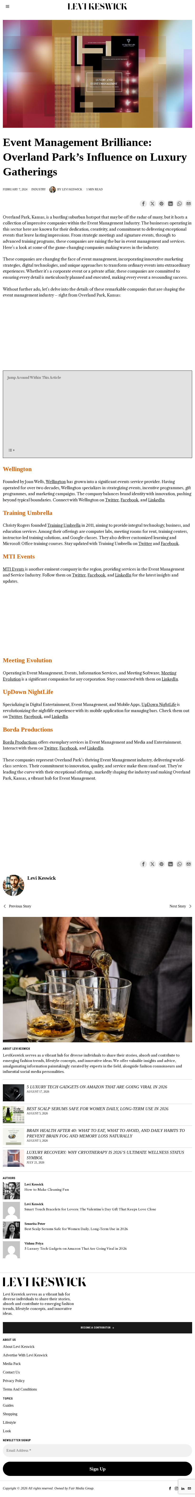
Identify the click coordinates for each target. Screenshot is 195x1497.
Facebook (129, 500)
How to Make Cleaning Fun (46, 1190)
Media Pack (12, 1364)
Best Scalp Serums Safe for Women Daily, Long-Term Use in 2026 (97, 1108)
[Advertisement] (97, 337)
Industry (38, 189)
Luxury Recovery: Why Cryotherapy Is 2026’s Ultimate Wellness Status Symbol (105, 1155)
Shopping (10, 1414)
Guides (8, 1405)
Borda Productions (28, 729)
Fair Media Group (81, 1488)
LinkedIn (156, 500)
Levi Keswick (72, 189)
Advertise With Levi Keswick (25, 1355)
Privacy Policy (14, 1381)
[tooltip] (143, 203)
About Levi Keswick (18, 1347)
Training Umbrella (27, 512)
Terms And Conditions (20, 1389)
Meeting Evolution (27, 660)
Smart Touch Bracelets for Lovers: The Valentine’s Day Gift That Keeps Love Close (90, 1209)
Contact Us (11, 1372)
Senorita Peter (34, 1224)
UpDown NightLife (28, 691)
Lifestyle (9, 1422)
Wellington (17, 469)
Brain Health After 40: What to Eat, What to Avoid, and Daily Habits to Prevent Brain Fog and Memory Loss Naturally (106, 1133)
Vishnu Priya (33, 1243)
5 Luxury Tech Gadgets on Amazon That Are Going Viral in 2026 (97, 1087)
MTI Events (19, 556)
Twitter (112, 500)
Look (7, 1431)
